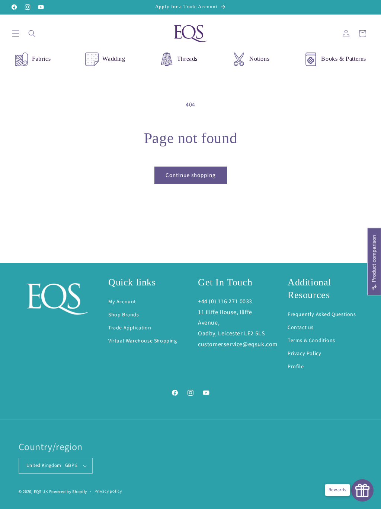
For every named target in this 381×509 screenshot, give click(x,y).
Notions (259, 59)
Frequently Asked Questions (322, 314)
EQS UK (41, 491)
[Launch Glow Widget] (362, 490)
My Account (122, 302)
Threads (187, 59)
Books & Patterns (343, 59)
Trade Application (129, 328)
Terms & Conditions (311, 340)
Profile (296, 366)
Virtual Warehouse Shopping (142, 341)
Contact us (301, 327)
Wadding (113, 59)
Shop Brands (123, 315)
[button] (15, 33)
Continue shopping (191, 175)
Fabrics (41, 59)
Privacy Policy (304, 353)
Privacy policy (108, 491)
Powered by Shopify (68, 491)
